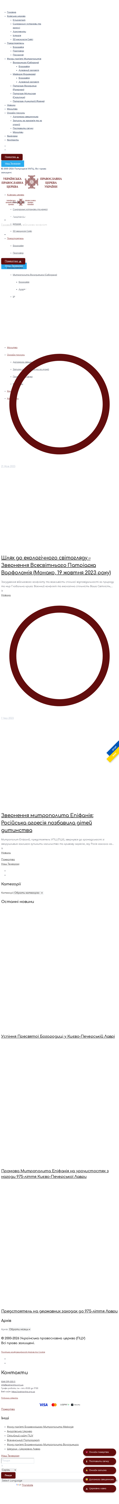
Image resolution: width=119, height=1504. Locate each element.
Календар (12, 136)
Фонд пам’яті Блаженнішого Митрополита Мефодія (40, 1427)
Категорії (7, 893)
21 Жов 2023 (8, 466)
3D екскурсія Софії (23, 39)
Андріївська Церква (19, 1431)
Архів (4, 1329)
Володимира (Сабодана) (26, 63)
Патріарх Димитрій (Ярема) (29, 101)
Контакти (13, 140)
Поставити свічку (97, 1461)
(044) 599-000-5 (8, 1382)
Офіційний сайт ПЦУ (20, 1435)
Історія (17, 35)
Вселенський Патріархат (23, 1440)
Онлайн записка (96, 1470)
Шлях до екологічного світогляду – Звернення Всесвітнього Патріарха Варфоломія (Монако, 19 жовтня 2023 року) (56, 565)
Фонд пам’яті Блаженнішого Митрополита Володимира (43, 1444)
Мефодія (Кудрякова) (24, 74)
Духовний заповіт (29, 70)
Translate (27, 1485)
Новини (11, 105)
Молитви (18, 132)
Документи (19, 32)
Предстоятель (15, 43)
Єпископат (19, 20)
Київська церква (16, 16)
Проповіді (18, 51)
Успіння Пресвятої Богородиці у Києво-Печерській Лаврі (58, 1036)
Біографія (18, 47)
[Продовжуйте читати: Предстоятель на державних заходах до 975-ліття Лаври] (59, 1244)
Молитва (12, 109)
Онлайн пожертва (97, 1452)
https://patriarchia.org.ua (23, 1392)
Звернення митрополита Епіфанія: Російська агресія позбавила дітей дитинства (47, 823)
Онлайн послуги (16, 113)
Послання (18, 55)
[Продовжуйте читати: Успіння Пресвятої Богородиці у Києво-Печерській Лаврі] (59, 969)
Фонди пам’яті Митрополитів (24, 59)
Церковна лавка (95, 1488)
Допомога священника (99, 1479)
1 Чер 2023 (7, 718)
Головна (11, 12)
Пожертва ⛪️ (12, 157)
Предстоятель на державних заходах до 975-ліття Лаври (59, 1311)
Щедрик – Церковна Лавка (23, 1449)
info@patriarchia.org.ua (12, 1385)
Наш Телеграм (12, 163)
